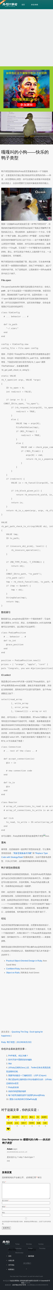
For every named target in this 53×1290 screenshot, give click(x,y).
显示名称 (5, 1200)
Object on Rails (13, 973)
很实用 (9, 1123)
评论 (4, 1182)
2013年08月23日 (24, 1042)
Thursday (42, 1248)
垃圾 (45, 1123)
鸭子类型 (11, 1042)
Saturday (18, 1248)
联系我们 (11, 1269)
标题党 (44, 1117)
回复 (8, 1161)
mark (31, 1123)
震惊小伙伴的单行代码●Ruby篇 (23, 1099)
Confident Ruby (13, 969)
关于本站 (11, 1265)
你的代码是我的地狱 (17, 1091)
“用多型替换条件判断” (22, 853)
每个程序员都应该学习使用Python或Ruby (26, 1095)
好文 (16, 1123)
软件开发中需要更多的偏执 (20, 1060)
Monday (29, 1244)
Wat (10, 1064)
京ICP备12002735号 (19, 1285)
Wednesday (19, 1253)
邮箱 (4, 1206)
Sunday (41, 1244)
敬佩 (38, 1123)
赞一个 (24, 1117)
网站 (3, 1213)
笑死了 (23, 1123)
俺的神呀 (15, 1117)
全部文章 (11, 1260)
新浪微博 (31, 1270)
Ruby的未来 (13, 1087)
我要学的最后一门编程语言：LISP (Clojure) (27, 1075)
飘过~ (32, 1117)
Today (17, 1244)
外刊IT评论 (10, 4)
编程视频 (31, 1256)
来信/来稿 (34, 5)
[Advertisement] (26, 37)
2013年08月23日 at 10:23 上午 (17, 1152)
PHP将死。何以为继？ (18, 1056)
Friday (30, 1248)
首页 (23, 5)
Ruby (3, 1042)
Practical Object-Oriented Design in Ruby (24, 961)
